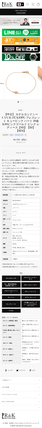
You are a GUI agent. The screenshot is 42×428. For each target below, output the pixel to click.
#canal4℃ (11, 278)
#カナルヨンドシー (11, 291)
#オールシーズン (30, 285)
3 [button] (22, 102)
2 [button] (20, 102)
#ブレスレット (30, 297)
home (20, 110)
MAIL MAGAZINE (8, 401)
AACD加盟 (5, 387)
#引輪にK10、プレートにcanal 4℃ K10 (30, 303)
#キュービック (30, 291)
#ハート (11, 297)
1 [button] (18, 102)
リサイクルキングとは (9, 394)
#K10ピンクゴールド (30, 278)
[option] (21, 12)
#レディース (11, 304)
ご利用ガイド (6, 380)
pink (11, 311)
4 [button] (24, 102)
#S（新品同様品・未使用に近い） (11, 285)
